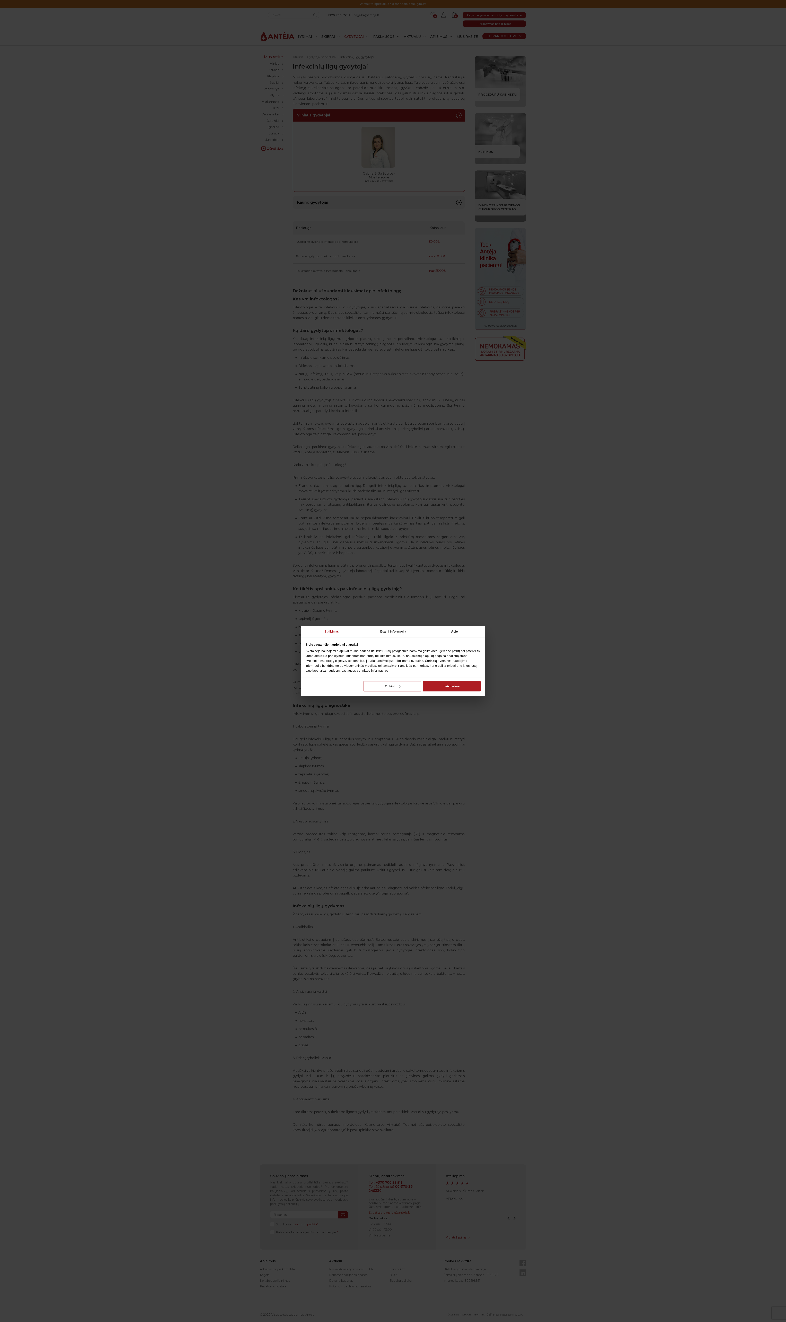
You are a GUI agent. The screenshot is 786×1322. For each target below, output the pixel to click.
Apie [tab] (454, 631)
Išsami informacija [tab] (393, 631)
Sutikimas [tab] (331, 631)
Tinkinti (390, 686)
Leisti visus (452, 686)
